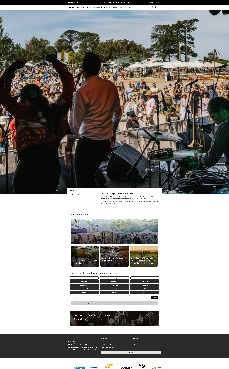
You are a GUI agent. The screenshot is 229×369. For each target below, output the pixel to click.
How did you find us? (106, 344)
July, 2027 (145, 292)
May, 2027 (84, 292)
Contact (152, 2)
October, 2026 (145, 281)
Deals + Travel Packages (110, 7)
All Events (84, 278)
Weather (158, 2)
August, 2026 (84, 281)
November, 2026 (84, 285)
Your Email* (135, 338)
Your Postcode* (135, 344)
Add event (145, 278)
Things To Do (71, 7)
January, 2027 (145, 285)
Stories (128, 7)
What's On (88, 7)
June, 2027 (114, 292)
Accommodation (98, 7)
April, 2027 (144, 288)
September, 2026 (114, 281)
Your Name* (104, 338)
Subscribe (131, 352)
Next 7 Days (114, 278)
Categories (154, 297)
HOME (71, 190)
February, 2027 (84, 288)
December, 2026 (114, 285)
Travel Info (122, 7)
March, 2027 (114, 288)
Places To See (80, 7)
